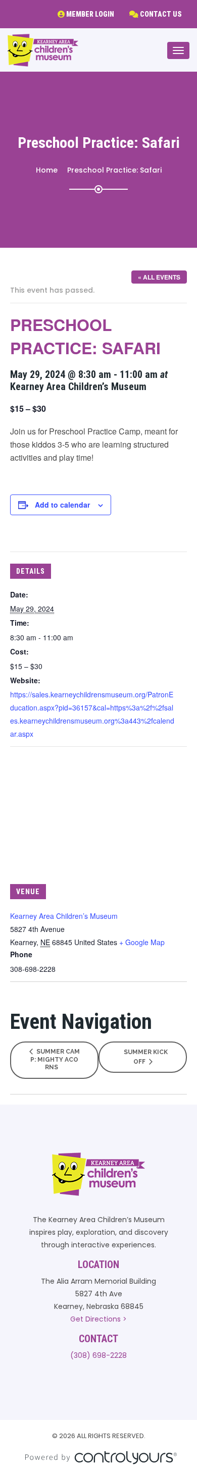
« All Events (159, 277)
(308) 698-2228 (98, 1355)
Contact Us (160, 14)
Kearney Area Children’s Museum (64, 916)
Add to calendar (62, 505)
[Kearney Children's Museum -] (43, 50)
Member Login (89, 14)
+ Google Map (142, 942)
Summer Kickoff (146, 1057)
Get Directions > (98, 1319)
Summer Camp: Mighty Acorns (55, 1059)
